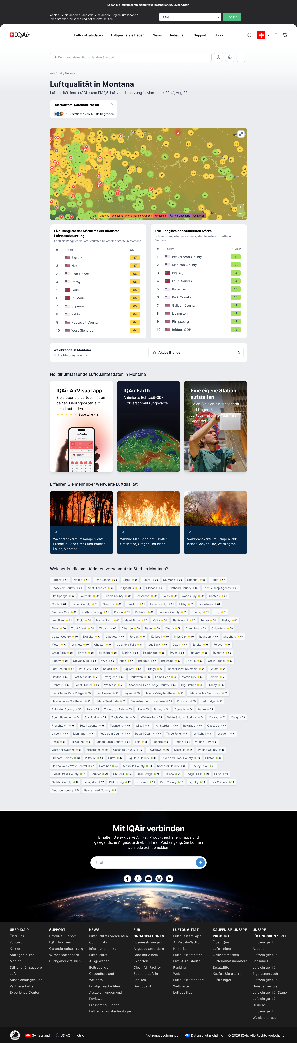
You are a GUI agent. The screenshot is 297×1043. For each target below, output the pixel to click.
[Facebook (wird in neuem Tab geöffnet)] (127, 878)
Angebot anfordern (149, 948)
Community (98, 942)
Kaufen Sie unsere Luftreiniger (227, 977)
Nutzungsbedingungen (163, 1035)
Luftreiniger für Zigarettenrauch (265, 970)
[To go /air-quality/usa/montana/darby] (99, 282)
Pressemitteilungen (104, 1005)
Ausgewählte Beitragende (99, 964)
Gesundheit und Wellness (101, 977)
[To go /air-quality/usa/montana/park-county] (200, 297)
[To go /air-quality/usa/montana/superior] (99, 306)
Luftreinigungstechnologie (109, 1011)
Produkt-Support (63, 936)
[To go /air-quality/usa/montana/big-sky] (200, 273)
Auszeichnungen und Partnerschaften (26, 983)
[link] (249, 35)
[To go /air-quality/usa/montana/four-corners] (200, 281)
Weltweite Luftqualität (182, 989)
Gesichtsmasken (226, 955)
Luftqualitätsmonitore (230, 961)
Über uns (17, 936)
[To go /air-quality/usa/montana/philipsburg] (200, 321)
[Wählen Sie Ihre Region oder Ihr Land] (263, 35)
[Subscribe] (200, 862)
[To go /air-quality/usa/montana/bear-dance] (99, 274)
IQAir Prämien (60, 942)
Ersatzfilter (222, 967)
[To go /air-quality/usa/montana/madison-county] (200, 265)
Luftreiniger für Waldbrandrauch (266, 1014)
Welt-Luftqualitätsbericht (189, 977)
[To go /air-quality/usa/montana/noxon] (99, 266)
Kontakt (16, 942)
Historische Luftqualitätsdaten (187, 951)
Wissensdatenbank (64, 955)
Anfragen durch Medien (22, 958)
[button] (178, 132)
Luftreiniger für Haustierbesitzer (266, 983)
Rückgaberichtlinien (65, 961)
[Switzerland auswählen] (263, 35)
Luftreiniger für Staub (270, 992)
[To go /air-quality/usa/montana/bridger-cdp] (200, 330)
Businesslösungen (148, 942)
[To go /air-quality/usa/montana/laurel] (99, 290)
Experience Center (24, 992)
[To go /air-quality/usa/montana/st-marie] (99, 298)
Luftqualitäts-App (187, 936)
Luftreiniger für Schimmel (265, 958)
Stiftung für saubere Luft (26, 970)
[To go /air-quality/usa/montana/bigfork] (99, 258)
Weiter (232, 17)
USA (59, 73)
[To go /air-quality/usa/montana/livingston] (200, 313)
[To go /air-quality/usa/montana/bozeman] (200, 289)
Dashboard (142, 986)
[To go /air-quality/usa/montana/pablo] (99, 314)
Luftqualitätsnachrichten (108, 936)
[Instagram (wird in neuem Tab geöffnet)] (159, 878)
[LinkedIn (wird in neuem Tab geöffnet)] (169, 878)
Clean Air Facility (147, 967)
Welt (52, 73)
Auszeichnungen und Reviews (105, 995)
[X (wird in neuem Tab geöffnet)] (138, 878)
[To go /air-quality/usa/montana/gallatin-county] (200, 305)
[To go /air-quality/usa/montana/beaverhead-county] (200, 257)
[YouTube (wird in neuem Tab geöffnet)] (148, 878)
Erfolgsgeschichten (104, 986)
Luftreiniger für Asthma (265, 945)
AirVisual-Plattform (188, 942)
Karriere (16, 948)
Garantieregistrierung (66, 948)
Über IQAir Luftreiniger (222, 945)
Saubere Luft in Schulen (146, 977)
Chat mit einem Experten (146, 958)
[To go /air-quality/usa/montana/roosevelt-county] (99, 322)
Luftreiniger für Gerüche (265, 1002)
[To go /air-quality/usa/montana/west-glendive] (99, 330)
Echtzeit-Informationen (68, 355)
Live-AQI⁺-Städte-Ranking (187, 964)
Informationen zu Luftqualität (102, 951)
